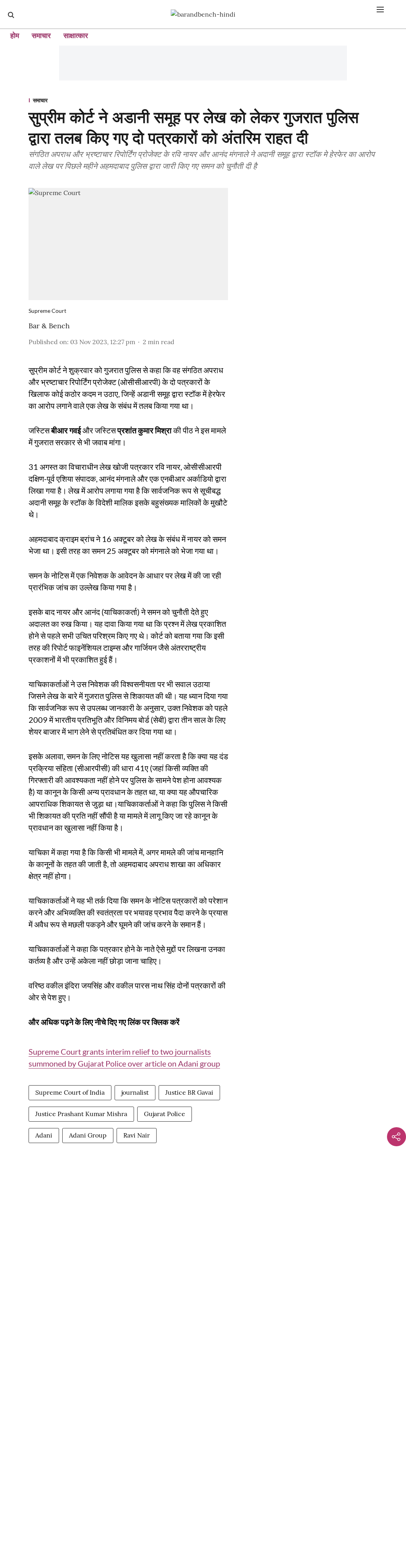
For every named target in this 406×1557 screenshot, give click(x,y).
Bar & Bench (49, 325)
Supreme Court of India (70, 1092)
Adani (43, 1135)
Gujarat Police (164, 1114)
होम (14, 35)
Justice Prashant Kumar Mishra (81, 1114)
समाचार (41, 35)
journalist (135, 1092)
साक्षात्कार (75, 35)
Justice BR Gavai (189, 1092)
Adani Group (88, 1135)
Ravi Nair (136, 1135)
